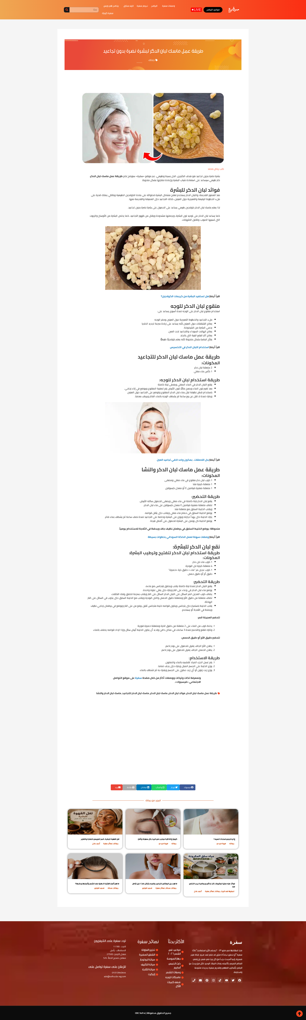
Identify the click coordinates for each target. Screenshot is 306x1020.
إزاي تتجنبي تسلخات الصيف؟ (224, 839)
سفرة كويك (107, 13)
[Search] (66, 9)
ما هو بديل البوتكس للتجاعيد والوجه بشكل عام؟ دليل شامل (154, 884)
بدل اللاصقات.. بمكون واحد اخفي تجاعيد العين (183, 459)
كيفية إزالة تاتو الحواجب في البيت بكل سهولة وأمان (157, 839)
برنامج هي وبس (111, 6)
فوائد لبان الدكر (177, 693)
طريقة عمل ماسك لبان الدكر (201, 693)
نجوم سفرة (142, 6)
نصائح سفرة (108, 843)
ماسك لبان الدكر (159, 693)
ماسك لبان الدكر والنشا (108, 693)
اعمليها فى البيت (227, 891)
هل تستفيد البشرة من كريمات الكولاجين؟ (185, 296)
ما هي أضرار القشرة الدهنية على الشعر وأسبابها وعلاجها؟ (97, 884)
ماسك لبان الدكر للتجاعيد (135, 693)
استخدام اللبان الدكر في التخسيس (189, 347)
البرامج (154, 6)
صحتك (168, 888)
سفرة (138, 677)
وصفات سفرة (168, 6)
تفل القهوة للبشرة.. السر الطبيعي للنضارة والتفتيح (100, 839)
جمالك (151, 60)
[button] (187, 787)
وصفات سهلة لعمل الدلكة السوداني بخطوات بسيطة (178, 536)
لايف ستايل (129, 6)
